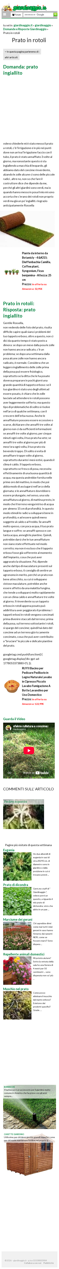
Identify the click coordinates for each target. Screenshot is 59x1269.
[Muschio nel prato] (18, 1005)
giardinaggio (43, 25)
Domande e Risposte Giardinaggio (25, 29)
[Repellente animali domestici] (18, 970)
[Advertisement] (29, 109)
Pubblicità (48, 1263)
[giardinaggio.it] (24, 7)
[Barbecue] (29, 1106)
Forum (17, 14)
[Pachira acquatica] (23, 814)
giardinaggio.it (23, 25)
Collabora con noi (32, 1263)
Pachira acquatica (15, 801)
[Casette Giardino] (29, 1154)
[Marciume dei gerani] (18, 936)
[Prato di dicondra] (18, 901)
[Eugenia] (18, 866)
